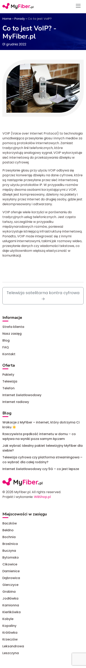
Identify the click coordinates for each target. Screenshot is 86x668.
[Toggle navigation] (78, 6)
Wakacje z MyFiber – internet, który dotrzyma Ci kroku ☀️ (41, 424)
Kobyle (7, 619)
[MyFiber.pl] (17, 6)
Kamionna (10, 605)
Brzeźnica (10, 544)
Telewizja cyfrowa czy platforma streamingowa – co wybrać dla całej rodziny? (42, 459)
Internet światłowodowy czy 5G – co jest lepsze (40, 469)
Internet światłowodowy (21, 395)
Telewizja (9, 381)
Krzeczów (10, 639)
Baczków (9, 523)
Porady (19, 18)
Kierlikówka (11, 612)
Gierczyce (10, 584)
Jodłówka (10, 598)
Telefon (8, 388)
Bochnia (9, 537)
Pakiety (8, 374)
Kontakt (8, 354)
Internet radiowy (15, 402)
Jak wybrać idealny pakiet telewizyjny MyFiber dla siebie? (42, 448)
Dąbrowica (11, 578)
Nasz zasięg (12, 333)
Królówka (9, 632)
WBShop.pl (42, 497)
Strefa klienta (13, 326)
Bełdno (8, 530)
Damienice (11, 571)
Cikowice (9, 564)
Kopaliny (9, 625)
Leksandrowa (13, 646)
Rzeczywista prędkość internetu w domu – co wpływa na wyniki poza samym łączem (39, 436)
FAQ (5, 347)
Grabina (9, 591)
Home (6, 18)
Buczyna (9, 550)
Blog (6, 340)
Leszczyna (10, 653)
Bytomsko (10, 557)
